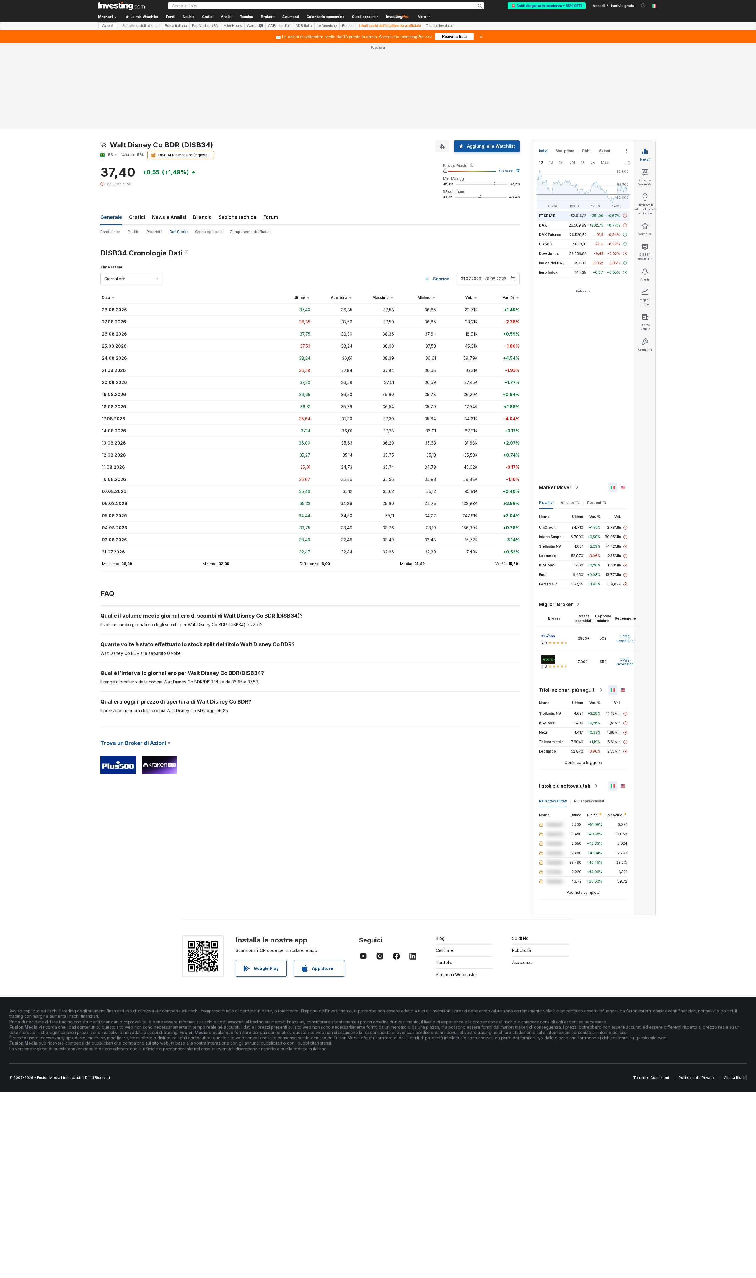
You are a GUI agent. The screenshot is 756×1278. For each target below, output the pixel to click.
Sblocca (506, 171)
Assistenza (522, 962)
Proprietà (154, 231)
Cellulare (444, 950)
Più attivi (546, 502)
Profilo (133, 231)
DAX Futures (550, 234)
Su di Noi (520, 938)
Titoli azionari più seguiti (567, 690)
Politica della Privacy (696, 1077)
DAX (543, 225)
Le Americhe (327, 26)
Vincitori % (570, 502)
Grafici (137, 217)
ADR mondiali (279, 26)
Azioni (107, 26)
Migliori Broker (556, 604)
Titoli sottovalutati (440, 26)
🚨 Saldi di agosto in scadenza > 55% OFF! (546, 6)
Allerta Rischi (735, 1077)
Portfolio (444, 962)
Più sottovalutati (553, 801)
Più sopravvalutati (589, 801)
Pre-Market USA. (205, 26)
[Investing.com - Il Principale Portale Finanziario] (121, 6)
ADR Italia (304, 26)
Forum (270, 217)
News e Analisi (169, 217)
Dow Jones (549, 253)
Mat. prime (564, 151)
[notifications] (643, 5)
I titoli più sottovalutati (564, 786)
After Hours (233, 26)
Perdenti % (597, 502)
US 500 (545, 244)
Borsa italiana (176, 26)
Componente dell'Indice (251, 231)
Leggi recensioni (625, 638)
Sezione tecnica (237, 217)
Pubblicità (521, 950)
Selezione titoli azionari (141, 26)
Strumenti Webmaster (456, 974)
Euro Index (548, 272)
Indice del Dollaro (554, 263)
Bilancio (202, 217)
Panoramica (110, 231)
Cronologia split (209, 231)
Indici (543, 151)
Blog (440, 938)
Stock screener (365, 17)
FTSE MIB (547, 216)
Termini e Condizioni (651, 1077)
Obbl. (587, 151)
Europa (348, 26)
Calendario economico (325, 17)
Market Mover (555, 487)
